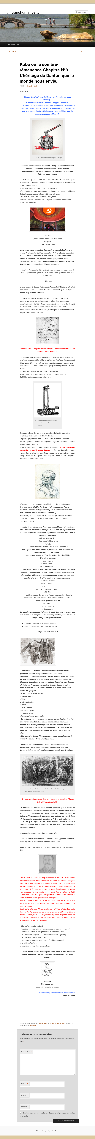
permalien (33, 1025)
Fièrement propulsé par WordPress (47, 1131)
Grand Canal (43, 1023)
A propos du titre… (14, 44)
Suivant (84, 52)
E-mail (24, 1095)
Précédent (11, 52)
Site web (24, 1106)
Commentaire (26, 1052)
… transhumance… (23, 12)
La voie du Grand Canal (57, 1023)
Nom (24, 1084)
